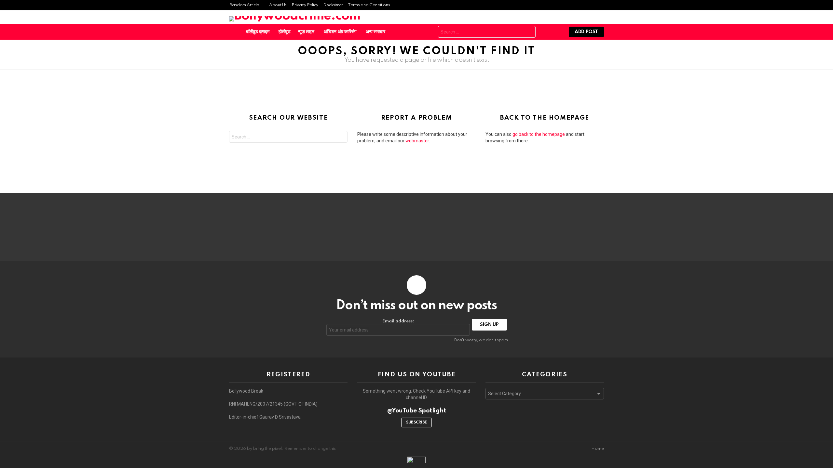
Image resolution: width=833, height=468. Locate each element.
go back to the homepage (538, 134)
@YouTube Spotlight (416, 411)
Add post (586, 32)
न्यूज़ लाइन (306, 31)
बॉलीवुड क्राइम (257, 31)
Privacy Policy (305, 5)
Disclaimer (333, 5)
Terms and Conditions (369, 5)
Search (529, 32)
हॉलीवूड (284, 31)
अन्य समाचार (375, 31)
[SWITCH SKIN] (423, 31)
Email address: (398, 321)
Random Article (244, 5)
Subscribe (416, 422)
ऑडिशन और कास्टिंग (340, 31)
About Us (278, 5)
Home (597, 449)
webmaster (417, 140)
